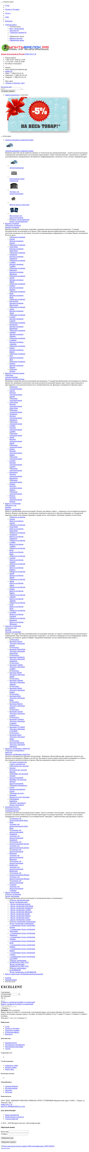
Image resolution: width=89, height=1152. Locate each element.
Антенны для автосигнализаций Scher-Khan (19, 826)
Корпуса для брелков (13, 503)
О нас (7, 5)
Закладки (8, 1090)
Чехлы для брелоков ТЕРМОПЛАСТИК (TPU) (19, 965)
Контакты (8, 21)
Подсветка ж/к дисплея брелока (18, 771)
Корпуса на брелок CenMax (16, 545)
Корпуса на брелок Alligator (16, 600)
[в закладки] (13, 1006)
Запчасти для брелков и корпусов (17, 748)
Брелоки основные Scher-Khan (16, 250)
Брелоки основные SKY (16, 358)
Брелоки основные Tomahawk (16, 257)
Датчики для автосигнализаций (16, 193)
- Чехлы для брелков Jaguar (19, 918)
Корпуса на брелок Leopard (16, 561)
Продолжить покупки (8, 1142)
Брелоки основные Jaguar (16, 312)
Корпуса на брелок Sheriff (16, 576)
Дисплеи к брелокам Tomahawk (17, 660)
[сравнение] (15, 1006)
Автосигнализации (17, 168)
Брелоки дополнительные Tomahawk (16, 418)
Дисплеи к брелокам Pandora (17, 707)
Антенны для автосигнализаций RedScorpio (16, 869)
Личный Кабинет (11, 1086)
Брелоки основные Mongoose (16, 273)
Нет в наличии (6, 1006)
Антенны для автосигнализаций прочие (19, 847)
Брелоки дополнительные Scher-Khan (16, 406)
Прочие (12, 371)
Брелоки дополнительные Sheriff (16, 441)
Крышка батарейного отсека (17, 790)
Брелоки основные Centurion (16, 343)
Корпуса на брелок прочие (16, 522)
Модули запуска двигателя (19, 205)
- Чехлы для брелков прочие (20, 904)
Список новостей (11, 1119)
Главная (8, 978)
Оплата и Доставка (12, 9)
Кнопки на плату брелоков (19, 797)
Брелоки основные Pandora (16, 288)
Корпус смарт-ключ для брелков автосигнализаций (24, 974)
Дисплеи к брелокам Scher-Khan (17, 652)
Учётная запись (11, 25)
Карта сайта (9, 1069)
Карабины (13, 801)
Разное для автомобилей (19, 221)
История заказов (11, 1088)
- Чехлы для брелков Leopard (20, 919)
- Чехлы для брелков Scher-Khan (21, 906)
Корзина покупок (16, 38)
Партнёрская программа (14, 1047)
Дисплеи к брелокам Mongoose (17, 745)
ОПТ (7, 17)
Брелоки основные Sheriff (16, 281)
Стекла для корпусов (17, 764)
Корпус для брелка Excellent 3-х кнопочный (17, 1004)
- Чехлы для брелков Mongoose (21, 912)
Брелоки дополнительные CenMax (16, 429)
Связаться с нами (11, 1065)
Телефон (4, 1134)
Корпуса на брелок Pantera (16, 592)
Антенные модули (12, 807)
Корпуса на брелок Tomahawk (16, 537)
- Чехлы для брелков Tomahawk (21, 908)
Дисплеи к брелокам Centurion (17, 722)
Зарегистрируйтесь (12, 95)
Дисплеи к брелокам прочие (17, 644)
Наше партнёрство (12, 1115)
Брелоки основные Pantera (16, 351)
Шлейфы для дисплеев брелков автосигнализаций (18, 781)
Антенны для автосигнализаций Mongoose (16, 857)
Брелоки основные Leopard (16, 320)
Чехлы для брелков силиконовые (22, 923)
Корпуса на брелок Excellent (16, 615)
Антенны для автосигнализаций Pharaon (19, 878)
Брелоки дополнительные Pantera (16, 453)
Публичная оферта (12, 1032)
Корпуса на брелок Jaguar (16, 584)
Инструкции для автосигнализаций (16, 217)
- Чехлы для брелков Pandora (20, 916)
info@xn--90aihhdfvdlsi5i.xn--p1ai (13, 1106)
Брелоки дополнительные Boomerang (16, 476)
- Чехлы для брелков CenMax (20, 910)
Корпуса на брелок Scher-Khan (16, 530)
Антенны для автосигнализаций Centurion (16, 888)
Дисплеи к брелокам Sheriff (17, 675)
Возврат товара (10, 1067)
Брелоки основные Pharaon (16, 366)
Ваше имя (4, 1132)
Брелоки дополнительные (14, 373)
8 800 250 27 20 (6, 1104)
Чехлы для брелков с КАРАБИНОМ (23, 972)
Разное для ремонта (17, 805)
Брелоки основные (12, 223)
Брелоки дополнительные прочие (16, 394)
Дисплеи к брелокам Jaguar (17, 738)
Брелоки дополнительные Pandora (16, 488)
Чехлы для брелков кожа (19, 902)
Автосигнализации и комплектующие (19, 140)
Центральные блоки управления (17, 180)
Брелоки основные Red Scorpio (16, 304)
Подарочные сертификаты (15, 1045)
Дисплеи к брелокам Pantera (17, 691)
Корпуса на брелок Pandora (16, 568)
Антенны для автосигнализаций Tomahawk (16, 838)
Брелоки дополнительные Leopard (16, 464)
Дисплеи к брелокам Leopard (17, 714)
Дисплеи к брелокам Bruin (17, 699)
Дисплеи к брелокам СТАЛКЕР (17, 730)
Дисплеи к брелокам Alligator (17, 683)
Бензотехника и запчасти (14, 1117)
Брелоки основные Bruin (16, 296)
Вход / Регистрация (17, 28)
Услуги (7, 13)
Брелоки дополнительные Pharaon (16, 499)
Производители (11, 980)
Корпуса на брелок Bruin (16, 553)
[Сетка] (4, 1000)
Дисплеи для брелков (13, 626)
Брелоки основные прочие (16, 242)
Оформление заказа (17, 40)
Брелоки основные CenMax (16, 265)
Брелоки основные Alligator (16, 335)
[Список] (2, 1000)
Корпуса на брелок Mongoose (16, 623)
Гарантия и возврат (12, 1030)
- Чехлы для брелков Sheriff (20, 914)
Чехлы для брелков (12, 892)
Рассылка (8, 1092)
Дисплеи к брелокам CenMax (17, 668)
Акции (7, 1048)
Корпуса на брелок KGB (16, 607)
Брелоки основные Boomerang (16, 327)
